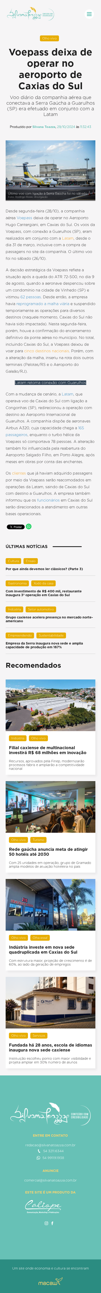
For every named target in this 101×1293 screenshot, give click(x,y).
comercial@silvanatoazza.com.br (50, 1180)
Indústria (14, 609)
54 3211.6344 (53, 1151)
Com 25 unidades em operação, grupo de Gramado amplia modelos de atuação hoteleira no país (50, 864)
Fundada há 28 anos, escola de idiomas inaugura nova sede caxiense (50, 1047)
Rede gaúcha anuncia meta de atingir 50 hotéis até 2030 (48, 852)
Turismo (38, 840)
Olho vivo (49, 38)
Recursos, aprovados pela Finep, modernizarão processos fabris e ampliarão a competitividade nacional (46, 765)
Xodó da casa (43, 583)
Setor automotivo (41, 609)
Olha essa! (40, 938)
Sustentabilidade (51, 635)
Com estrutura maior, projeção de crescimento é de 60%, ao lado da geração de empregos (50, 962)
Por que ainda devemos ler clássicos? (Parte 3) (44, 569)
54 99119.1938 (53, 1158)
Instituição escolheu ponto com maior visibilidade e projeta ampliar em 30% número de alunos (50, 1060)
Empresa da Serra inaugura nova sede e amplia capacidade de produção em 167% (44, 645)
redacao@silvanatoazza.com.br (50, 1145)
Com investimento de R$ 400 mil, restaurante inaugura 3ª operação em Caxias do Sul (44, 593)
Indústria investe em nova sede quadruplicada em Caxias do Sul (43, 950)
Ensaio (30, 561)
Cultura (13, 561)
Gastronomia (17, 583)
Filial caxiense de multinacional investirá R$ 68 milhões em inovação (47, 750)
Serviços (39, 1035)
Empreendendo (20, 635)
